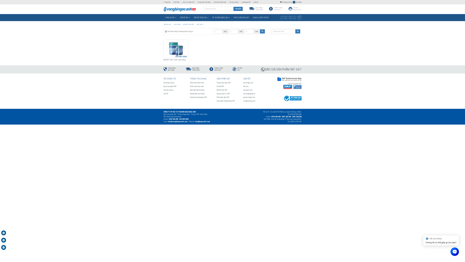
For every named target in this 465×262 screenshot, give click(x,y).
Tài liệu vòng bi (234, 2)
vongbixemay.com (249, 101)
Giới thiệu (177, 2)
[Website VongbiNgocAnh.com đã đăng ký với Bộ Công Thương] (292, 98)
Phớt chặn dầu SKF (223, 97)
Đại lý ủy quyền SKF (188, 2)
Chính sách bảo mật (197, 86)
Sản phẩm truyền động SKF (226, 101)
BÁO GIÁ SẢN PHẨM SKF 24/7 (283, 69)
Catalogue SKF (246, 2)
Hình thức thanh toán (220, 2)
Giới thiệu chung (168, 83)
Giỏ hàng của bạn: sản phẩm (292, 2)
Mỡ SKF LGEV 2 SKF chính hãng (174, 60)
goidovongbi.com (249, 97)
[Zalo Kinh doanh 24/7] (3, 234)
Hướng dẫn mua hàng (204, 2)
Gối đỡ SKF (220, 86)
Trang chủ (167, 2)
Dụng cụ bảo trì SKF (223, 94)
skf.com (246, 86)
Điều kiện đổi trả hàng (197, 90)
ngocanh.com (247, 90)
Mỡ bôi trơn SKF (222, 90)
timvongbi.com (248, 83)
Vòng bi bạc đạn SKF (224, 83)
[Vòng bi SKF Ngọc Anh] (179, 9)
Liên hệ (256, 2)
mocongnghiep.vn (249, 94)
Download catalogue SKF (198, 97)
